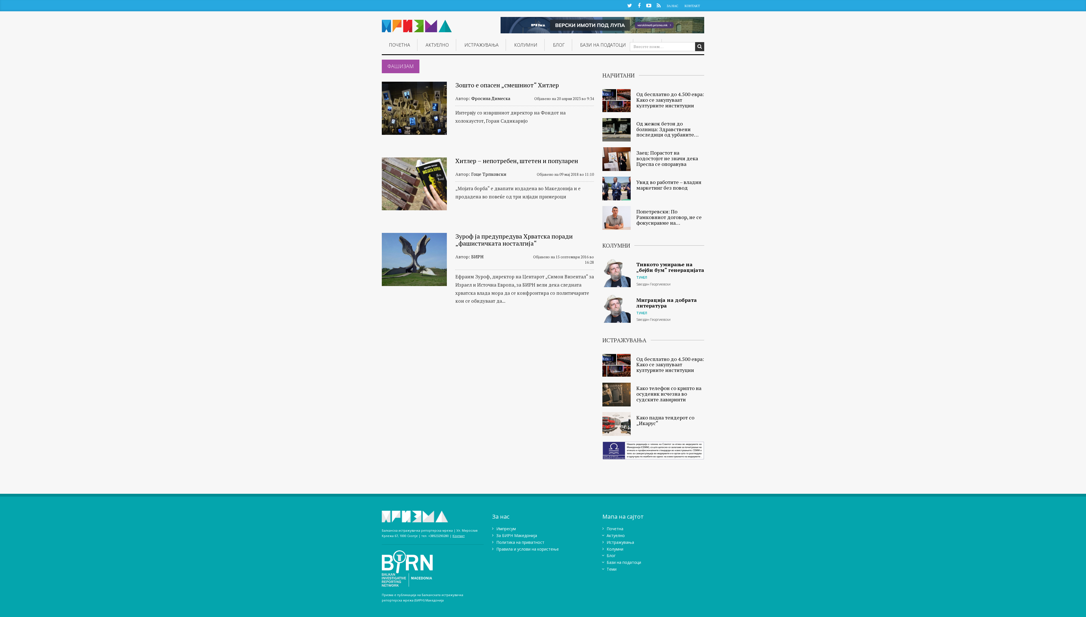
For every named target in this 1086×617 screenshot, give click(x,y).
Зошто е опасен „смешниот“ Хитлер (507, 85)
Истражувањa (481, 45)
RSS (658, 5)
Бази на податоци (603, 45)
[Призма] (417, 24)
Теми (612, 569)
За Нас (672, 6)
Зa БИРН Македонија (516, 535)
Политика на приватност (520, 542)
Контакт (692, 6)
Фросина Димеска (490, 98)
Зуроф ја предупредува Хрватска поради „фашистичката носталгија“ (514, 239)
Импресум (506, 528)
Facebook (639, 5)
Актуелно (437, 45)
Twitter (629, 5)
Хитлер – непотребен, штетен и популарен (516, 161)
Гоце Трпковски (488, 174)
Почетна (399, 45)
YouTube (649, 5)
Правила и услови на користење (527, 549)
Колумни (525, 45)
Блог (559, 45)
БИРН (477, 257)
